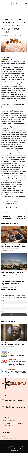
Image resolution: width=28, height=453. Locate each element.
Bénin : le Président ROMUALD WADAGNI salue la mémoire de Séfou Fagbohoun (14, 399)
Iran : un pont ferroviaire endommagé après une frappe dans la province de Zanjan (12, 273)
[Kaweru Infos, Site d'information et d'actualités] (14, 3)
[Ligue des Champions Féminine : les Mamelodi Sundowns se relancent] (4, 354)
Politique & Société (10, 16)
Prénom (3, 300)
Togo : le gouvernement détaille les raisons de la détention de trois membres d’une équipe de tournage (15, 407)
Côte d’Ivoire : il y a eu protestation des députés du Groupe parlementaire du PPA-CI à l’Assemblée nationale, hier (13, 246)
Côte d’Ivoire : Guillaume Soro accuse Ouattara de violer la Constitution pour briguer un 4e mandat (12, 344)
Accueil (2, 16)
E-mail (2, 306)
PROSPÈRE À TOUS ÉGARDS (11, 203)
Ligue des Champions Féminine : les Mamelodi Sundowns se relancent (16, 354)
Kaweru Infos (6, 35)
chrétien (7, 201)
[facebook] (1, 3)
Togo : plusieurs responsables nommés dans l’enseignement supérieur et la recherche (12, 283)
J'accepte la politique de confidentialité (11, 311)
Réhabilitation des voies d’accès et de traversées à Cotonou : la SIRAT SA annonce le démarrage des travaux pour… (17, 373)
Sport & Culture (11, 352)
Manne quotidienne (14, 201)
